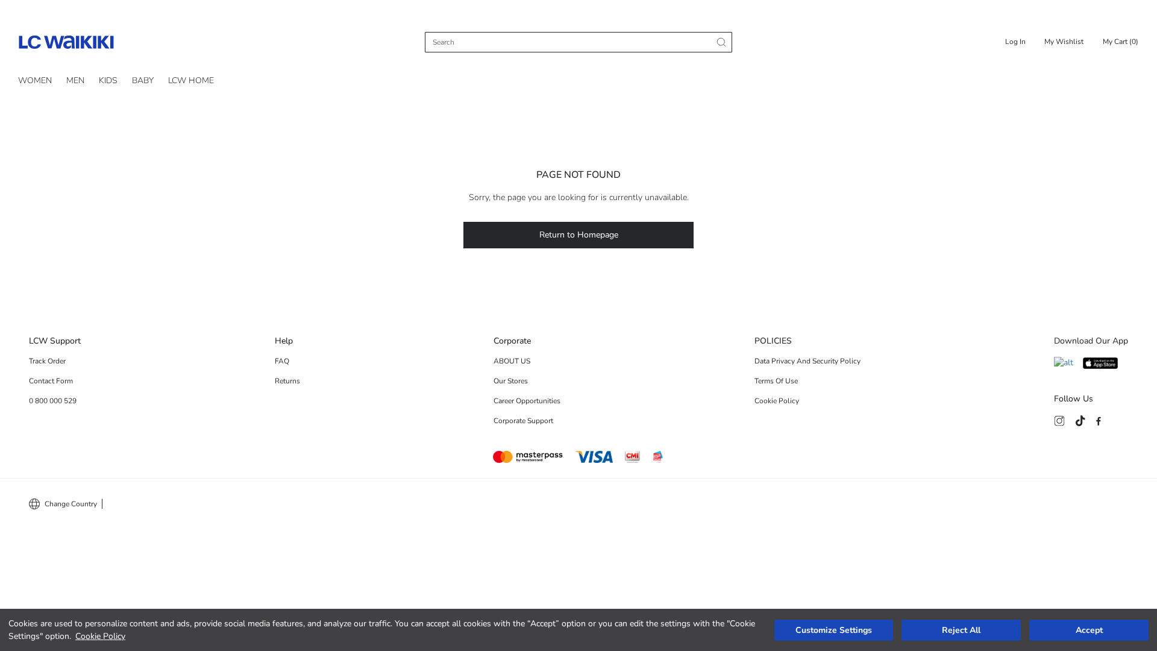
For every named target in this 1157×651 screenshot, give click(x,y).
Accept (1089, 630)
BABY (143, 80)
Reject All (961, 630)
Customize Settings (833, 630)
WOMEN (35, 80)
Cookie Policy (100, 636)
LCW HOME (191, 80)
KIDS (108, 80)
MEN (75, 80)
